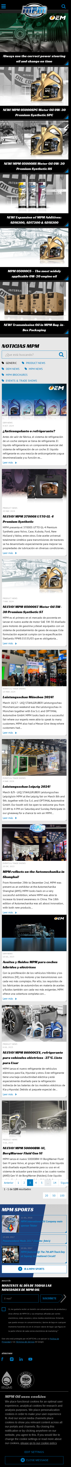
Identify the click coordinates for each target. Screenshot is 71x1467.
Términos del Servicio (25, 1341)
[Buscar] (63, 4)
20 (46, 1195)
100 (62, 1195)
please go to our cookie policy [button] (39, 1443)
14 (54, 1182)
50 (53, 1195)
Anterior (8, 1182)
